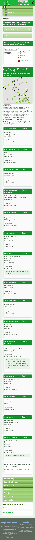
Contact (3, 522)
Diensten (14, 522)
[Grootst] (22, 5)
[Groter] (20, 5)
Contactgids (24, 60)
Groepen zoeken (9, 512)
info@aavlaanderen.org (23, 2)
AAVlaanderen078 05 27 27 (7, 3)
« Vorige (6, 469)
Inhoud (12, 524)
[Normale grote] (19, 5)
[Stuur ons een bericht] (28, 5)
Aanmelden (26, 522)
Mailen (7, 524)
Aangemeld (6, 118)
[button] (29, 102)
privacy (9, 522)
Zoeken (8, 53)
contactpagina (9, 124)
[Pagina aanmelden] (25, 5)
